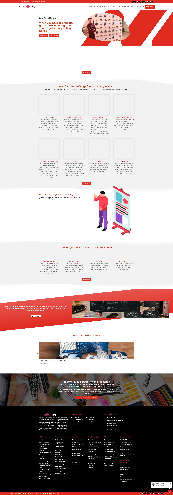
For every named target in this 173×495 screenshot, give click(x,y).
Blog (121, 447)
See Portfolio (36, 316)
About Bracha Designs (126, 444)
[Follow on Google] (133, 2)
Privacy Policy (41, 493)
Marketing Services (60, 439)
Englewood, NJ (92, 417)
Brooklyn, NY (76, 424)
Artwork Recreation (93, 461)
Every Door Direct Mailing (61, 457)
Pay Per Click (58, 450)
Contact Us (149, 6)
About (133, 6)
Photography (58, 471)
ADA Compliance (43, 463)
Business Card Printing (110, 442)
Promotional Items (60, 461)
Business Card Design (93, 447)
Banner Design (92, 451)
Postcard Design (92, 454)
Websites (91, 6)
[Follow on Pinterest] (153, 2)
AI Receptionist (75, 442)
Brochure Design (92, 449)
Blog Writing (58, 466)
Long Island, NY (77, 417)
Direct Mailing (59, 459)
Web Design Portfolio (125, 442)
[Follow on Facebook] (135, 2)
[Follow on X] (145, 2)
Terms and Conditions (52, 493)
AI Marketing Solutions (77, 439)
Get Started (86, 72)
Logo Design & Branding (94, 442)
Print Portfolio (124, 439)
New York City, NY (78, 420)
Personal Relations (60, 473)
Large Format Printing (110, 447)
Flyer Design (91, 458)
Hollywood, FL (91, 420)
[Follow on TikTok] (140, 2)
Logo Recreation (92, 463)
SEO (97, 6)
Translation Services (60, 468)
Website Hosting (43, 461)
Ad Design (90, 444)
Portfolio (140, 6)
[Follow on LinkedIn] (138, 2)
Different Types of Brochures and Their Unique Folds (56, 361)
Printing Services (108, 439)
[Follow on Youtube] (148, 2)
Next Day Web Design (44, 478)
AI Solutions (112, 6)
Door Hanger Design (93, 456)
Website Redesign (44, 442)
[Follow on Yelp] (150, 2)
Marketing (103, 6)
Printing (126, 6)
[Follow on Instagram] (143, 2)
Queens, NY (76, 422)
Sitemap (122, 455)
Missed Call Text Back (77, 444)
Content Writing (59, 464)
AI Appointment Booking (78, 455)
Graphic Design (92, 439)
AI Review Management (78, 453)
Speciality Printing (109, 454)
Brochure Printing (108, 444)
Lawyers (122, 465)
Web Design (42, 439)
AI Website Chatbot (77, 447)
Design (120, 6)
